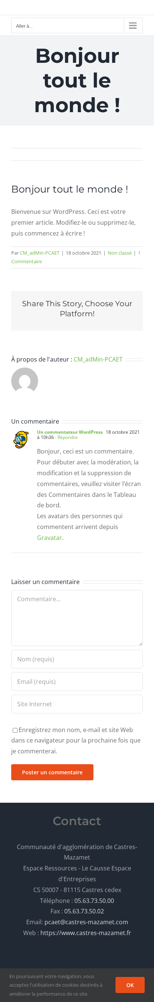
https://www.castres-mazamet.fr (85, 933)
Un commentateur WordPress (70, 432)
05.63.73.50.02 (84, 911)
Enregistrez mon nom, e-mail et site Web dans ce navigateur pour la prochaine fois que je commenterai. (76, 741)
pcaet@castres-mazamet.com (86, 922)
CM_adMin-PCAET (39, 252)
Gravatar (49, 538)
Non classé (120, 252)
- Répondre (66, 437)
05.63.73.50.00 (94, 901)
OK (130, 985)
